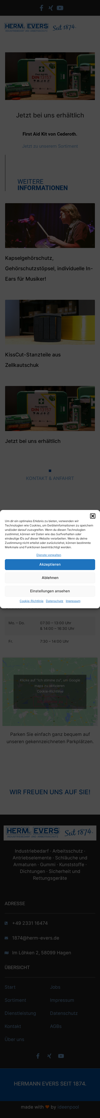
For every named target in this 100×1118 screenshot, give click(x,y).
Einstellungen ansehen (50, 591)
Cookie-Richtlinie (31, 601)
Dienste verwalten (48, 555)
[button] (92, 516)
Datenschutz (54, 601)
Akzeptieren (50, 564)
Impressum (73, 601)
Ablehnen (50, 577)
